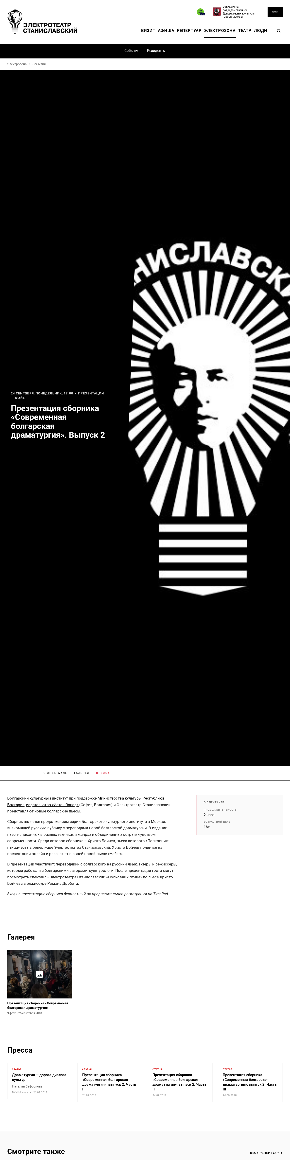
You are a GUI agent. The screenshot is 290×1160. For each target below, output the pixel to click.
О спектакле (55, 773)
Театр (244, 30)
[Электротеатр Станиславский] (42, 21)
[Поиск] (279, 31)
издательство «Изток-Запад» (52, 804)
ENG (275, 11)
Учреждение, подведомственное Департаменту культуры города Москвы (238, 11)
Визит (148, 30)
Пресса (103, 773)
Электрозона (220, 30)
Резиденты (156, 50)
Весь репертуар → (266, 1153)
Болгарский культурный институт (37, 798)
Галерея (81, 773)
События (131, 50)
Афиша (166, 30)
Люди (260, 30)
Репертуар (189, 30)
